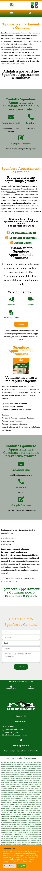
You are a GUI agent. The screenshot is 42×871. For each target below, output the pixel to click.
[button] (11, 13)
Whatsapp (31, 688)
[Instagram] (32, 6)
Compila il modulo (21, 143)
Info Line (31, 123)
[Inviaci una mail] (11, 117)
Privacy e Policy (21, 716)
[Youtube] (36, 6)
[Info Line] (31, 117)
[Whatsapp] (32, 3)
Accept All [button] (21, 866)
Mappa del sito (21, 721)
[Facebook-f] (36, 3)
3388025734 (11, 192)
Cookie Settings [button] (9, 866)
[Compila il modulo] (21, 137)
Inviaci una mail (11, 123)
